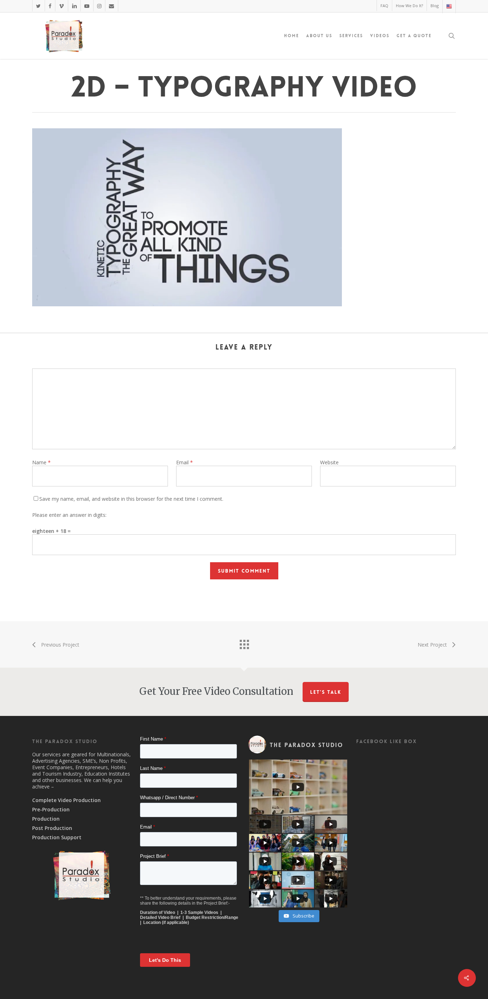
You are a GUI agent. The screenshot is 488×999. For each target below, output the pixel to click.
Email (184, 462)
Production (46, 819)
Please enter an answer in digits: (69, 514)
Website (329, 462)
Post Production (52, 828)
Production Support (56, 837)
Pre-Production (51, 809)
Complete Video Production (66, 800)
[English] (448, 6)
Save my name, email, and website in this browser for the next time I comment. (131, 498)
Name (41, 462)
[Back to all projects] (244, 642)
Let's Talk (325, 692)
